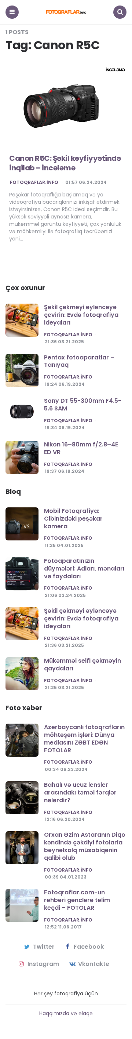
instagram (43, 964)
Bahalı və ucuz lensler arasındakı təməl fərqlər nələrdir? (80, 792)
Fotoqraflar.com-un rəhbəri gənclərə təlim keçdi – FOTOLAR (77, 900)
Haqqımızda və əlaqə (66, 1013)
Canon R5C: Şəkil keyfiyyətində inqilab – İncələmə (65, 163)
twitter (44, 947)
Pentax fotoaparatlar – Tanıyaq (79, 361)
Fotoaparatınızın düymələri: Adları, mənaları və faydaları (84, 568)
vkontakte (93, 964)
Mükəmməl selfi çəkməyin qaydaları (82, 664)
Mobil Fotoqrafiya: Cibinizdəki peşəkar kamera (73, 519)
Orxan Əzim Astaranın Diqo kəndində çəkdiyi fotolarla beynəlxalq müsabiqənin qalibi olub (84, 846)
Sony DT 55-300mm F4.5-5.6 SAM (82, 405)
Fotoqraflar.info (34, 182)
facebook (89, 947)
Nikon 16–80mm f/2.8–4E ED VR (81, 448)
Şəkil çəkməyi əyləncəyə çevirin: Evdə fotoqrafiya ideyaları (81, 315)
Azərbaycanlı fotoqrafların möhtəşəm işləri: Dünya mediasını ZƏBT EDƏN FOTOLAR (84, 738)
